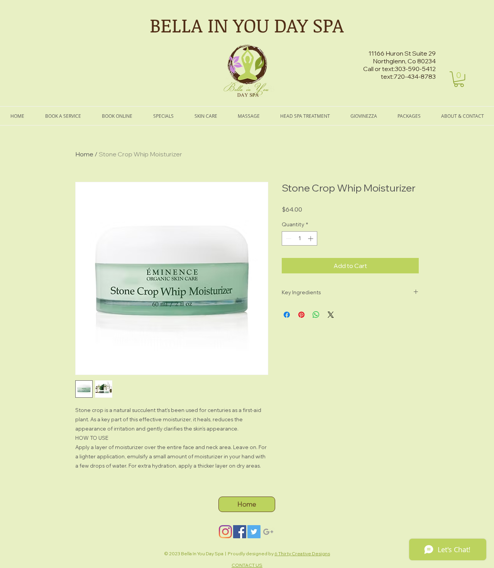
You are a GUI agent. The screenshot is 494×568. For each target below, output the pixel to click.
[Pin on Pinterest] (301, 314)
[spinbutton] (299, 238)
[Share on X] (330, 314)
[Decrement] (288, 238)
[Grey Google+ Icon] (268, 531)
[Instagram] (225, 531)
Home (84, 154)
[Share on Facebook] (286, 314)
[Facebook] (239, 531)
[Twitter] (254, 531)
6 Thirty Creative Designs (302, 553)
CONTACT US (247, 565)
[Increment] (311, 238)
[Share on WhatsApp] (316, 314)
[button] (459, 79)
